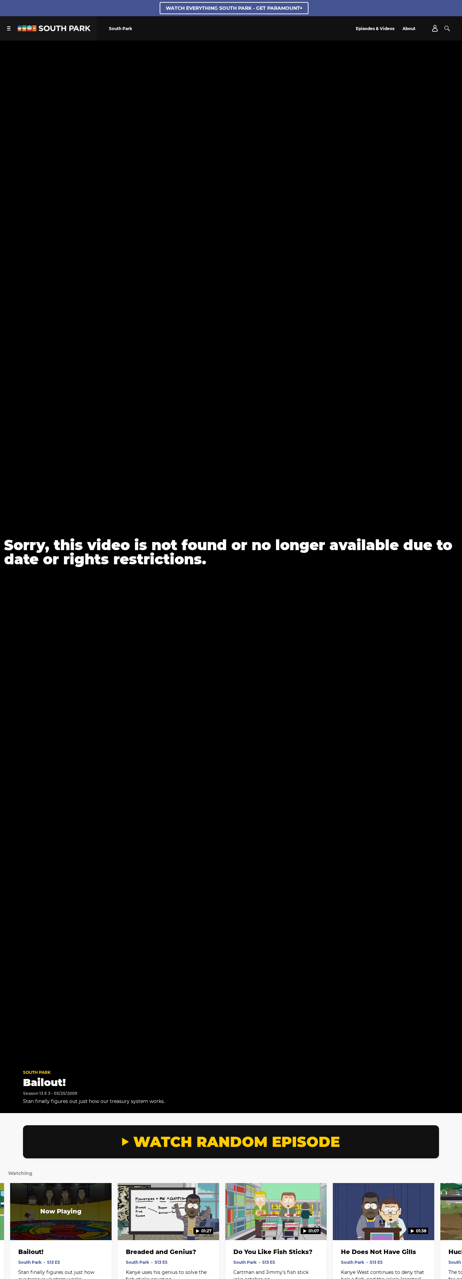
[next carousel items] (449, 1226)
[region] (231, 552)
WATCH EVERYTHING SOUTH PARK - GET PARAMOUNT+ (234, 8)
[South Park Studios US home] (54, 29)
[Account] (435, 28)
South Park (37, 1072)
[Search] (447, 28)
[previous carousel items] (12, 1226)
